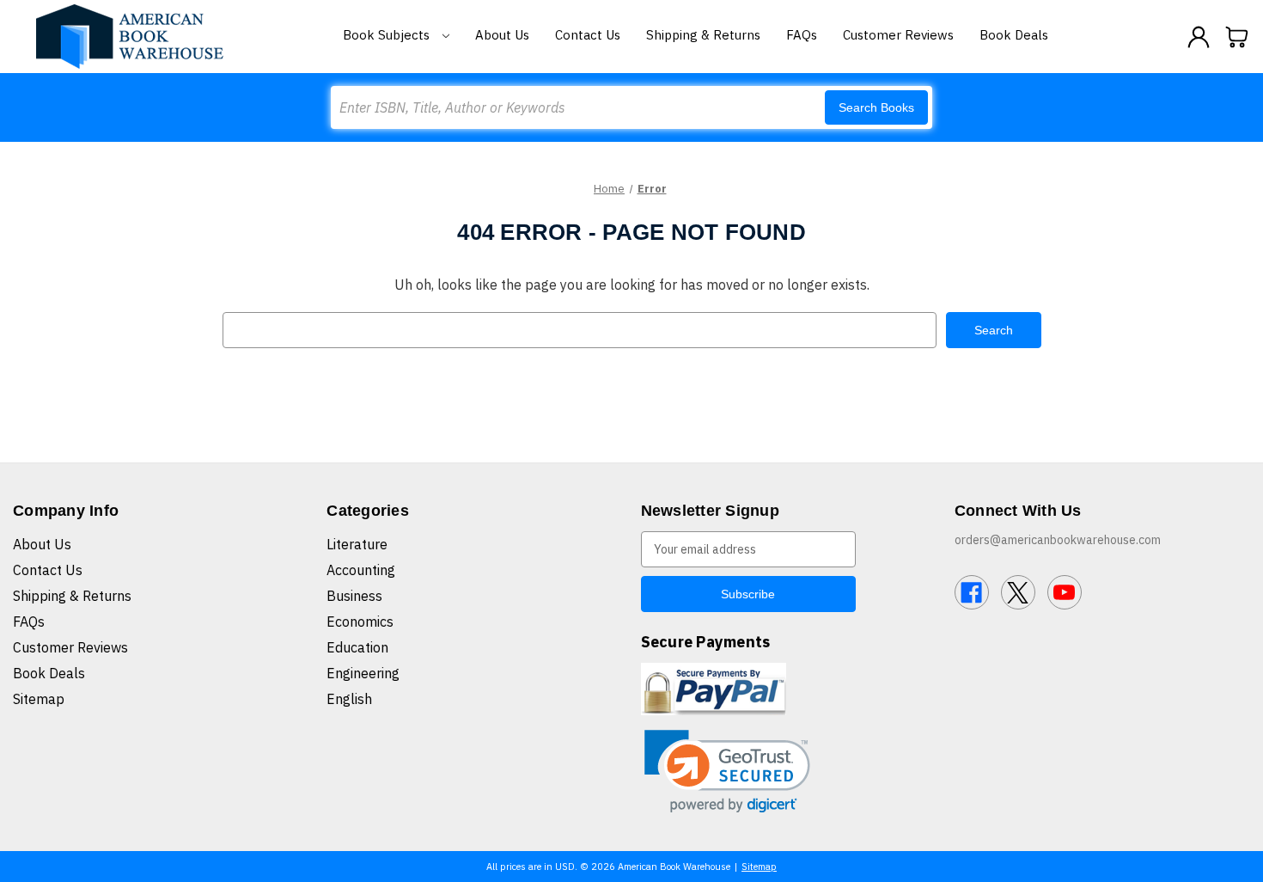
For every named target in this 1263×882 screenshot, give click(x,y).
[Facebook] (971, 592)
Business (354, 595)
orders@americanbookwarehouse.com (1058, 540)
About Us (502, 35)
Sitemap (38, 698)
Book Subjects (388, 35)
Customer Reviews (898, 35)
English (349, 698)
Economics (360, 621)
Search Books (876, 107)
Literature (356, 544)
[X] (1018, 592)
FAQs (801, 35)
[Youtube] (1064, 592)
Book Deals (1013, 35)
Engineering (363, 673)
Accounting (360, 570)
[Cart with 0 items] (1237, 37)
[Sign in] (1198, 37)
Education (357, 647)
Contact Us (587, 35)
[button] (727, 771)
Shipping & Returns (703, 35)
